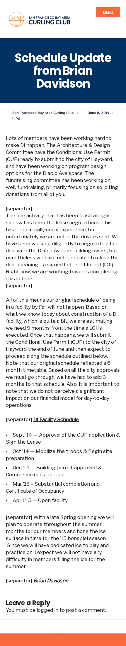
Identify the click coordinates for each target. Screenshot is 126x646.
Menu (108, 12)
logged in (47, 610)
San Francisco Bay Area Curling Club (43, 113)
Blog (16, 118)
